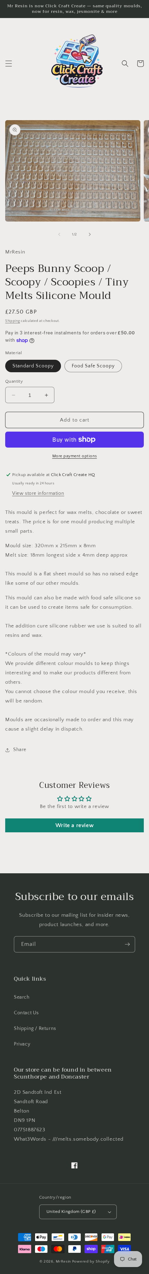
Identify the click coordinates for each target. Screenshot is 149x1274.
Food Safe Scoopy (93, 366)
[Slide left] (59, 234)
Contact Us (26, 1013)
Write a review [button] (74, 825)
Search (22, 997)
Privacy (22, 1044)
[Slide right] (89, 234)
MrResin (63, 1261)
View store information (38, 493)
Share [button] (19, 749)
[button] (8, 63)
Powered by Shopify (91, 1261)
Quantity (14, 381)
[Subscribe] (127, 944)
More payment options (74, 456)
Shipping (12, 321)
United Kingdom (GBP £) (71, 1211)
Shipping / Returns (35, 1028)
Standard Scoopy (33, 366)
